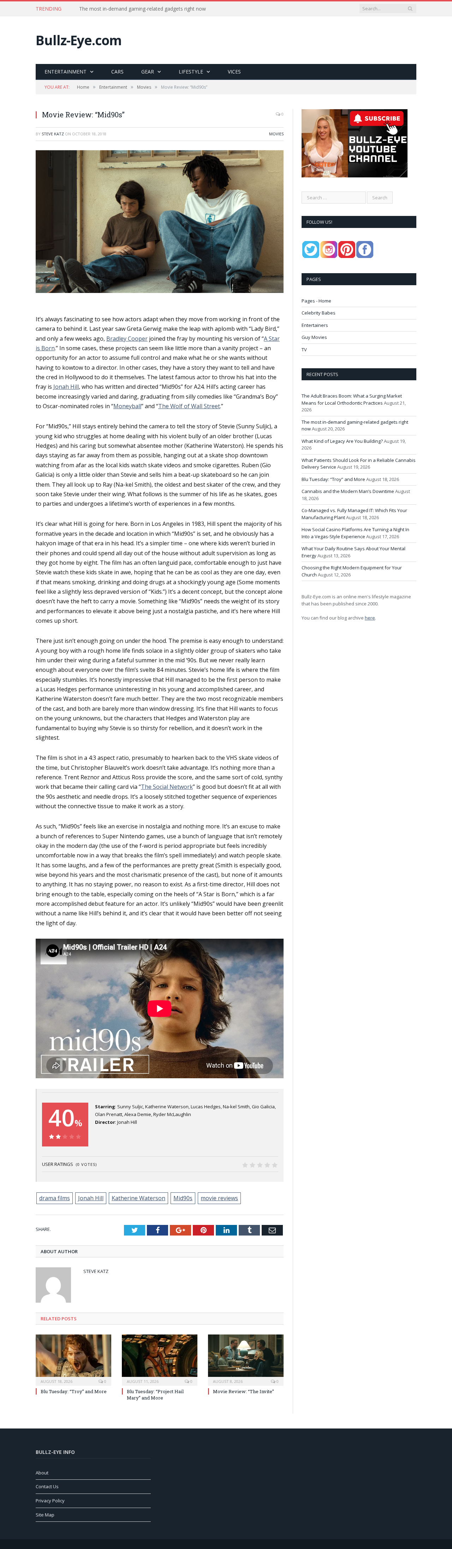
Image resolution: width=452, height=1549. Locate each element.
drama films (54, 1198)
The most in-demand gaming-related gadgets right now (142, 9)
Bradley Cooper (127, 338)
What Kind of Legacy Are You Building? (342, 441)
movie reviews (219, 1198)
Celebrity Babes (318, 313)
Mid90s (182, 1198)
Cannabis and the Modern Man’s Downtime (348, 491)
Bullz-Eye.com (78, 40)
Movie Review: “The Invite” (243, 1391)
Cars (117, 71)
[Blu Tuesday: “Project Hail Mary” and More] (159, 1359)
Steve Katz (53, 133)
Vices (234, 71)
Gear (147, 71)
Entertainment (65, 71)
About (42, 1472)
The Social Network (167, 787)
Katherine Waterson (138, 1198)
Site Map (45, 1515)
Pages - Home (316, 301)
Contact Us (47, 1486)
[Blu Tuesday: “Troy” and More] (73, 1359)
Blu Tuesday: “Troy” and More (74, 1391)
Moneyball (127, 406)
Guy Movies (314, 337)
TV (304, 349)
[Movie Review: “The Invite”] (246, 1359)
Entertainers (315, 325)
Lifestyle (191, 71)
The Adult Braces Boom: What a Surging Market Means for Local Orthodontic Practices (352, 399)
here (370, 618)
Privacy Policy (50, 1500)
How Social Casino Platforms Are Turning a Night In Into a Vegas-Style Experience (355, 533)
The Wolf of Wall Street (189, 406)
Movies (276, 133)
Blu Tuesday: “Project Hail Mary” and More (155, 1394)
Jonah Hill (66, 387)
